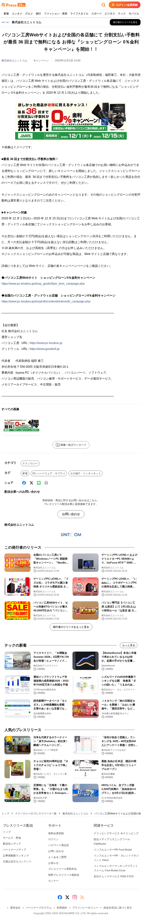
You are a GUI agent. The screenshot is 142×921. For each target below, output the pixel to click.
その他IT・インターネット (85, 473)
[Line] (39, 483)
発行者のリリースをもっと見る (71, 626)
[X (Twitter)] (31, 483)
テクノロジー (30, 463)
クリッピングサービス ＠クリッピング (116, 833)
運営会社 (15, 907)
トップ (5, 813)
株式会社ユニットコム (14, 60)
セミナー (53, 880)
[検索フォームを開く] (103, 5)
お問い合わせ (71, 514)
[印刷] (46, 483)
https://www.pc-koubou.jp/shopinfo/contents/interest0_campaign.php (45, 301)
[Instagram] (74, 897)
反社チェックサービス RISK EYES (114, 876)
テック (122, 13)
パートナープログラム (39, 907)
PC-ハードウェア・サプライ (48, 473)
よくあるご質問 (57, 857)
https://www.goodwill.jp (45, 348)
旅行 (38, 13)
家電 (25, 473)
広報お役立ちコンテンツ (17, 861)
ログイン (53, 839)
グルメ (29, 13)
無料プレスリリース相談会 (63, 874)
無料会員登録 (56, 833)
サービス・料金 (12, 837)
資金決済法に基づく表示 (117, 907)
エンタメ (17, 13)
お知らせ (53, 862)
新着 (6, 13)
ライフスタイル (79, 13)
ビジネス (110, 13)
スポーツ (96, 13)
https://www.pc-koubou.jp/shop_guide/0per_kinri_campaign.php (43, 283)
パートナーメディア (14, 849)
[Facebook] (24, 483)
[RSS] (82, 897)
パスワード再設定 (58, 845)
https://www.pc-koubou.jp (46, 343)
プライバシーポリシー (85, 907)
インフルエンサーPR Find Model (113, 849)
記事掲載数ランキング (16, 855)
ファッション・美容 (55, 13)
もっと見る (128, 645)
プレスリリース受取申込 (62, 868)
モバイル (134, 13)
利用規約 (62, 907)
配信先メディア (12, 843)
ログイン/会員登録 (127, 4)
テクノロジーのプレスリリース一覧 (36, 813)
